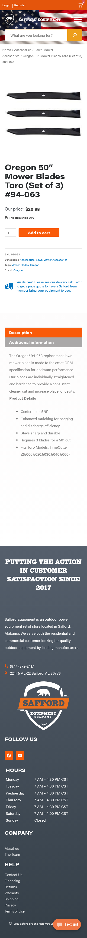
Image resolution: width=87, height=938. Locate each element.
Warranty (12, 892)
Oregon (34, 265)
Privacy (10, 905)
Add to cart (39, 232)
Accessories (22, 49)
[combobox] (36, 35)
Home (6, 49)
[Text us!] (67, 926)
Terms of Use (15, 911)
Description (20, 332)
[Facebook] (9, 755)
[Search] (74, 35)
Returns (11, 886)
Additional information (31, 342)
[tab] (43, 332)
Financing (12, 880)
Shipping (12, 899)
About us (12, 848)
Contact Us (13, 874)
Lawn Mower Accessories (51, 260)
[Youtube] (20, 755)
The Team (12, 854)
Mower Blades (20, 265)
